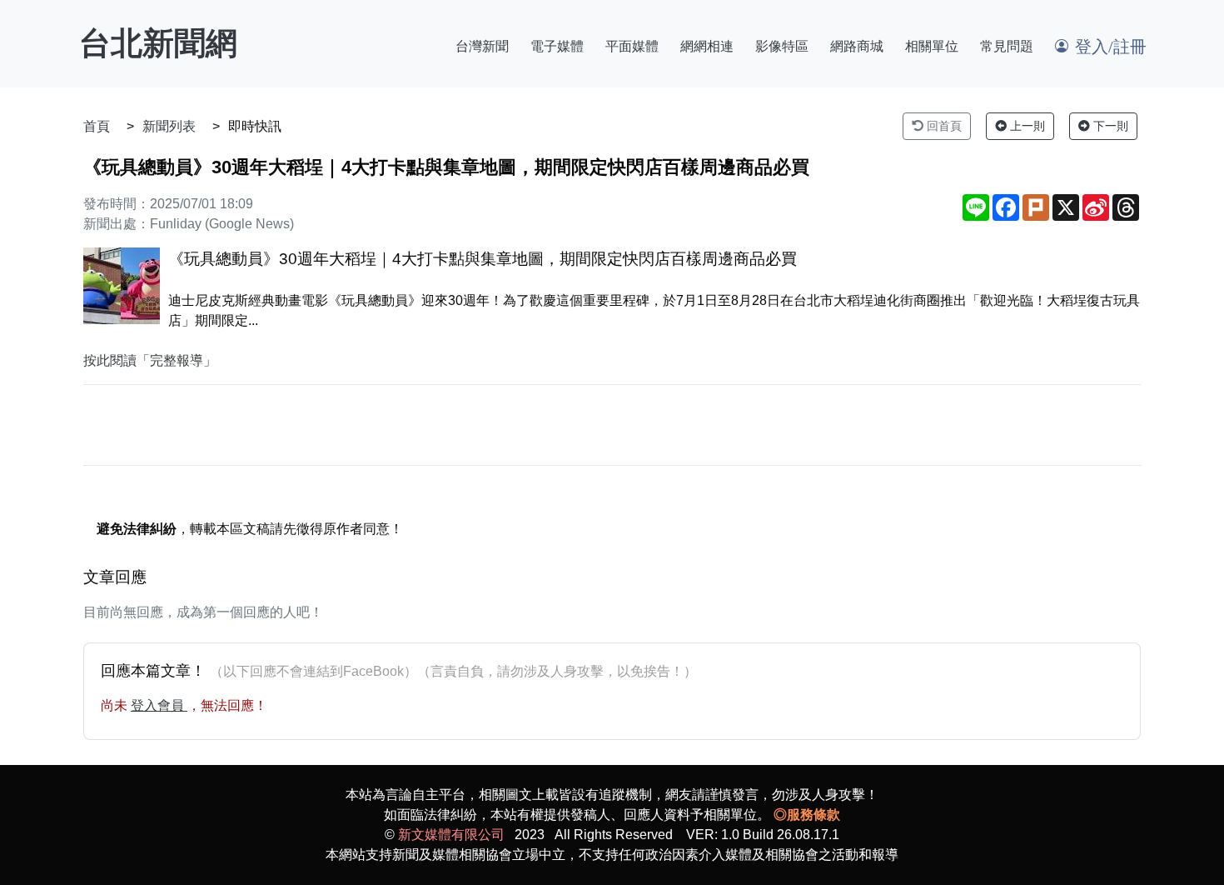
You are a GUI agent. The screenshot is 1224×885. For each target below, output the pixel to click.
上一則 (1026, 125)
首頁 (96, 126)
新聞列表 (169, 126)
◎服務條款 (807, 815)
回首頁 (942, 125)
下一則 (1109, 125)
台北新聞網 (158, 43)
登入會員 (159, 705)
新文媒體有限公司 (451, 835)
